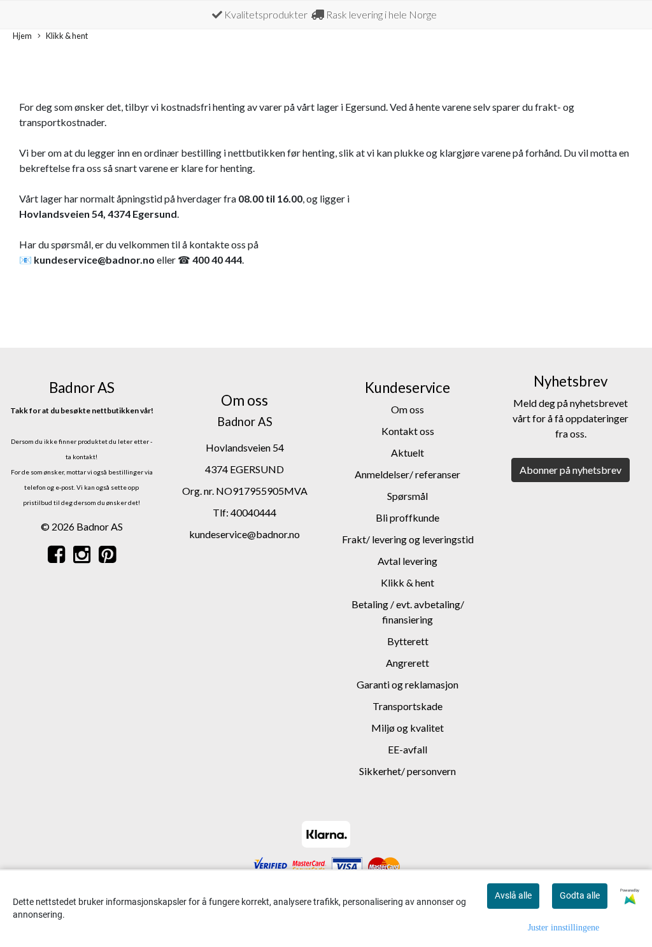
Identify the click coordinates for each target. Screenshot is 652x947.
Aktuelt (407, 452)
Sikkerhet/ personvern (407, 771)
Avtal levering (407, 561)
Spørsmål (407, 496)
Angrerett (407, 663)
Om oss (407, 409)
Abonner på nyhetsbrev (570, 470)
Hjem (22, 36)
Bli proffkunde (407, 517)
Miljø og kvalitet (407, 728)
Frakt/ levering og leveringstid (408, 539)
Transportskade (407, 706)
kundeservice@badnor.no (244, 534)
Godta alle (580, 895)
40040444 (253, 512)
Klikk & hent (67, 36)
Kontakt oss (407, 431)
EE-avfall (407, 749)
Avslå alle (513, 895)
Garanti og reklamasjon (407, 684)
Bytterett (408, 641)
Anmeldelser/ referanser (407, 474)
